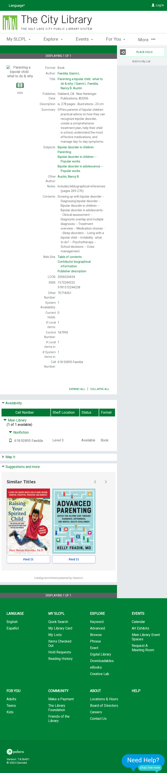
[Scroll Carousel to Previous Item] (95, 481)
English (12, 622)
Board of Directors (104, 706)
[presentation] (28, 521)
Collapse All (99, 389)
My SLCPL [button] (17, 39)
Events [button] (83, 39)
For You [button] (114, 39)
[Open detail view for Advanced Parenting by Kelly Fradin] (73, 521)
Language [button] (15, 613)
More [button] (144, 39)
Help (136, 691)
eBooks (96, 667)
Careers (96, 712)
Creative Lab (99, 674)
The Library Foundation (56, 708)
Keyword (97, 622)
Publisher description (72, 271)
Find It (28, 559)
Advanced (97, 628)
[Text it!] (10, 441)
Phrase (95, 641)
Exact (94, 648)
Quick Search (58, 622)
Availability (13, 403)
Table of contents (70, 257)
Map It (10, 457)
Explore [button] (51, 39)
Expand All (77, 389)
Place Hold (144, 52)
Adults (11, 699)
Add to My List (141, 61)
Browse (96, 635)
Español (13, 628)
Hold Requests (59, 652)
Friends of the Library (59, 718)
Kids (10, 712)
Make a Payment (61, 699)
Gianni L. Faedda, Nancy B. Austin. (80, 83)
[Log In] (153, 5)
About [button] (95, 691)
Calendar (138, 622)
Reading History (60, 659)
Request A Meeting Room (143, 648)
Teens (11, 706)
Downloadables (102, 661)
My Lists (55, 635)
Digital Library (100, 654)
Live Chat (143, 763)
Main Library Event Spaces (146, 637)
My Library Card (60, 628)
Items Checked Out (59, 643)
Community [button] (58, 691)
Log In (160, 5)
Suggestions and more (22, 467)
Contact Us (98, 719)
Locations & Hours (104, 699)
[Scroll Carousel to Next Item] (105, 481)
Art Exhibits (140, 628)
